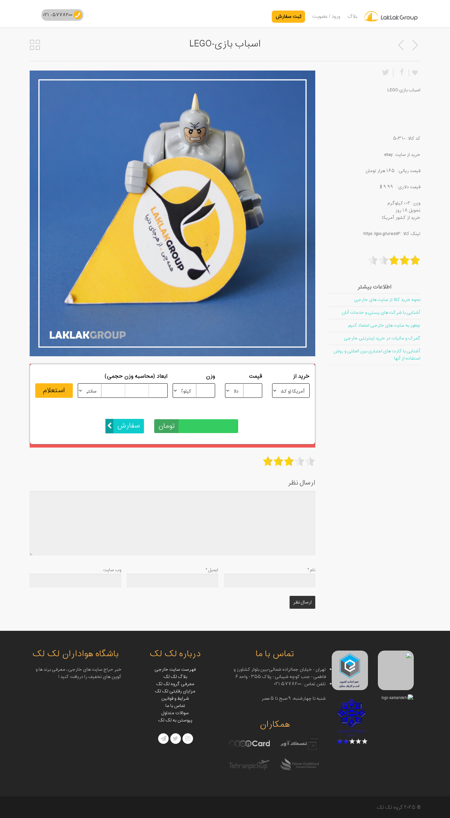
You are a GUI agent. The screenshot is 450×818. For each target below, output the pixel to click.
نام (311, 570)
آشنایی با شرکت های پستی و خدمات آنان (381, 312)
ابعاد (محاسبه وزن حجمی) (136, 376)
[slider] (289, 461)
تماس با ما (175, 706)
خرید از (301, 376)
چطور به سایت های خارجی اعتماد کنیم (384, 325)
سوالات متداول (175, 713)
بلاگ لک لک (175, 677)
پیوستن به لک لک (175, 720)
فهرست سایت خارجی (175, 669)
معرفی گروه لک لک (175, 684)
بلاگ (352, 16)
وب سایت (112, 570)
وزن (210, 376)
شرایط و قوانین (175, 698)
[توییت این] (386, 73)
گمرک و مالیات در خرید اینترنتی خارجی (382, 338)
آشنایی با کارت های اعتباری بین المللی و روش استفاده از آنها (376, 355)
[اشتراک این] (401, 73)
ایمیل (212, 570)
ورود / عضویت (326, 16)
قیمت (255, 376)
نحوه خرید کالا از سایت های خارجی (387, 300)
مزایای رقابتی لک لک (175, 691)
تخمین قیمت (223, 412)
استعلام (54, 390)
